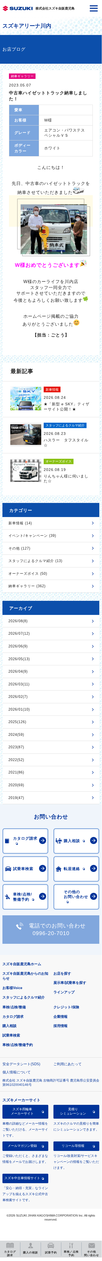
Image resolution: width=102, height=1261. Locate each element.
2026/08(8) (18, 621)
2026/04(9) (18, 671)
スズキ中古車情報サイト (22, 1178)
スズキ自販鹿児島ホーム (21, 964)
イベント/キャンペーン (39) (32, 536)
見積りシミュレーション (73, 1111)
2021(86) (16, 772)
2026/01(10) (19, 709)
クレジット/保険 (66, 1007)
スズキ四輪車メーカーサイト (22, 1111)
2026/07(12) (19, 633)
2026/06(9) (18, 646)
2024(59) (16, 735)
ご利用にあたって (67, 1064)
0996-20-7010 (51, 933)
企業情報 (60, 1017)
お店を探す (62, 973)
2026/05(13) (19, 659)
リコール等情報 (73, 1146)
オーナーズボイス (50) (27, 574)
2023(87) (16, 747)
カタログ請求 (13, 1017)
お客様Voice (12, 988)
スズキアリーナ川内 (26, 26)
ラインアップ (64, 992)
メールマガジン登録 (22, 1146)
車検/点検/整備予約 (17, 1045)
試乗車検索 (11, 1035)
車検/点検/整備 (14, 1007)
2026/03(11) (19, 684)
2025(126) (17, 722)
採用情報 (60, 1026)
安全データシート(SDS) (21, 1064)
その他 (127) (19, 548)
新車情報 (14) (20, 523)
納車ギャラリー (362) (27, 586)
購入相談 (9, 1026)
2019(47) (16, 798)
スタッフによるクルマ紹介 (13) (35, 561)
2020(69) (16, 785)
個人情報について (16, 1072)
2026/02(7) (18, 697)
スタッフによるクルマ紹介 (23, 997)
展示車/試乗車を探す (69, 983)
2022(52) (16, 760)
